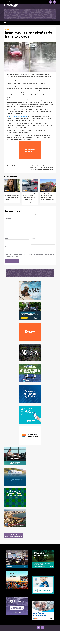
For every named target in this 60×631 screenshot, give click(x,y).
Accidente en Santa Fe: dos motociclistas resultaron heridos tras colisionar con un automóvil (29, 197)
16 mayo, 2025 (9, 40)
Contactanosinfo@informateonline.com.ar (13, 535)
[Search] (55, 23)
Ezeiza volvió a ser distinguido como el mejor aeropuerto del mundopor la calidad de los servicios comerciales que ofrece (41, 166)
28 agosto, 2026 (9, 201)
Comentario (8, 218)
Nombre (7, 238)
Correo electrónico (34, 239)
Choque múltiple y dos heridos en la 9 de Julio (18, 165)
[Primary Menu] (5, 23)
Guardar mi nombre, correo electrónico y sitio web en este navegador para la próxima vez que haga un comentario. (29, 255)
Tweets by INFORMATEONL (11, 530)
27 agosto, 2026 (45, 201)
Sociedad (7, 29)
